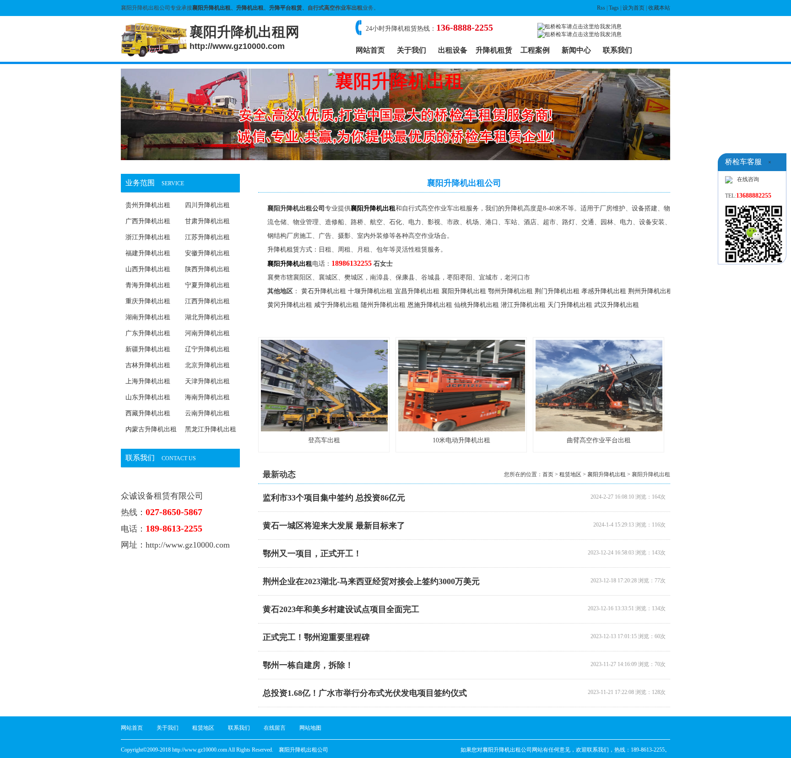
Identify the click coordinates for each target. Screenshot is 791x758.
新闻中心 (576, 50)
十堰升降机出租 (370, 291)
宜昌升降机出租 (417, 291)
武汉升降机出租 (616, 304)
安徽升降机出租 (207, 253)
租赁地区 (570, 474)
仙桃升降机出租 (476, 304)
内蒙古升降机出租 (151, 429)
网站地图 (310, 728)
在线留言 (275, 728)
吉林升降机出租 (147, 365)
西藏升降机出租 (147, 413)
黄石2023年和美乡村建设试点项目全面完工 (341, 609)
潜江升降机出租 (523, 304)
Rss (601, 8)
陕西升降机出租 (207, 269)
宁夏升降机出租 (207, 285)
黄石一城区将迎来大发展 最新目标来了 (334, 525)
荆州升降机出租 (650, 291)
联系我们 (617, 50)
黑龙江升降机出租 (210, 429)
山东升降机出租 (147, 397)
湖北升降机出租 (207, 317)
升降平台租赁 (285, 8)
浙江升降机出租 (147, 237)
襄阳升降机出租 (211, 8)
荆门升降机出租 (557, 291)
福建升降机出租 (147, 253)
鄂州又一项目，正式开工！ (312, 553)
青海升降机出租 (147, 285)
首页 (547, 474)
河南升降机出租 (207, 333)
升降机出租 (250, 8)
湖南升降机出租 (147, 317)
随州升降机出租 (383, 304)
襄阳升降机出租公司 (296, 208)
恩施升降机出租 (429, 304)
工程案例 (535, 50)
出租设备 (452, 50)
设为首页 (634, 8)
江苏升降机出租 (207, 237)
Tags (614, 8)
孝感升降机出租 (603, 291)
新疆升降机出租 (147, 349)
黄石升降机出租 (323, 291)
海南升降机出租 (207, 397)
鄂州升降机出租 (510, 291)
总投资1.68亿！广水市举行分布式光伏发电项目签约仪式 (365, 693)
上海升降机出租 (147, 381)
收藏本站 (659, 8)
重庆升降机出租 (147, 301)
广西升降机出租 (147, 221)
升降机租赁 (494, 50)
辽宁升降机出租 (207, 349)
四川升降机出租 (207, 205)
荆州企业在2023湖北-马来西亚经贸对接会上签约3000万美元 (371, 581)
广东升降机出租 (147, 333)
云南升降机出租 (207, 413)
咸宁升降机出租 (336, 304)
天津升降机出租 (207, 381)
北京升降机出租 (207, 365)
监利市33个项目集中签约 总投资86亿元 (334, 497)
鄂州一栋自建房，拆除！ (308, 665)
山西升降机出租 (147, 269)
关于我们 (411, 50)
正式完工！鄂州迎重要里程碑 (316, 637)
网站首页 (370, 50)
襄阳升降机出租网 (244, 37)
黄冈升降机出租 (289, 304)
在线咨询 (748, 179)
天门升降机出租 (569, 304)
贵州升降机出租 (147, 205)
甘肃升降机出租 (207, 221)
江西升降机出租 (207, 301)
